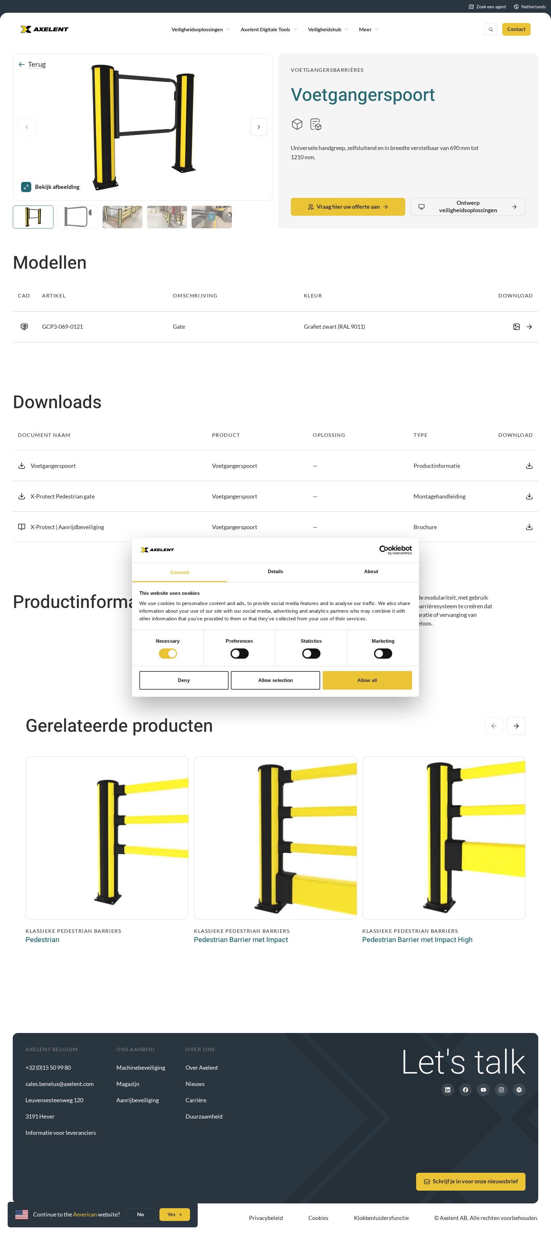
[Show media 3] (122, 217)
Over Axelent (202, 1067)
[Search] (490, 29)
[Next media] (259, 127)
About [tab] (371, 571)
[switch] (240, 653)
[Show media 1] (33, 217)
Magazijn (127, 1083)
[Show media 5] (211, 217)
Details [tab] (275, 571)
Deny (183, 680)
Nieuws (195, 1083)
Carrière (196, 1100)
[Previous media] (27, 127)
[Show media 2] (77, 217)
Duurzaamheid (204, 1116)
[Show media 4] (167, 217)
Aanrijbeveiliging (137, 1100)
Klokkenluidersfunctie (381, 1217)
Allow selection (275, 680)
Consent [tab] (179, 572)
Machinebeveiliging (140, 1067)
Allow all (367, 680)
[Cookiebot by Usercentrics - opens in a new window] (384, 550)
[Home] (44, 29)
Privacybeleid (266, 1217)
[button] (275, 326)
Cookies (318, 1217)
